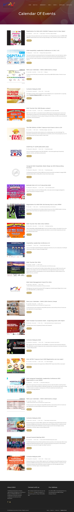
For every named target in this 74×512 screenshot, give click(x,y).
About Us (35, 4)
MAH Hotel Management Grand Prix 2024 (39, 282)
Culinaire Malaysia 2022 (33, 418)
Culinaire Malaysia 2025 (33, 89)
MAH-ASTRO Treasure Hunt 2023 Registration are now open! (44, 359)
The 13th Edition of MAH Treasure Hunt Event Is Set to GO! (44, 127)
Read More (29, 40)
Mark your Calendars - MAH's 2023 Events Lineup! (41, 398)
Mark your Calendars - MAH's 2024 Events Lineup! (41, 301)
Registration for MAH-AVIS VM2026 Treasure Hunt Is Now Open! (45, 31)
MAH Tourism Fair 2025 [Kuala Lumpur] (38, 108)
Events (55, 4)
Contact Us (69, 4)
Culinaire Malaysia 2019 (33, 456)
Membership (42, 4)
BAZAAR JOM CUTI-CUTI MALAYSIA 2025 (38, 185)
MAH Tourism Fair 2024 (33, 262)
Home (30, 4)
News (49, 4)
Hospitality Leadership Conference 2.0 (38, 243)
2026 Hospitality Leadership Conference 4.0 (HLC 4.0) (42, 50)
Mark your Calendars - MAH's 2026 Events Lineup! (41, 69)
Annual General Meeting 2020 (35, 437)
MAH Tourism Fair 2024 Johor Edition (37, 223)
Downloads (62, 4)
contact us (32, 492)
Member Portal (64, 510)
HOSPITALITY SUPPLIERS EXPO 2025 (37, 146)
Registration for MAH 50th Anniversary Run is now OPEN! (43, 204)
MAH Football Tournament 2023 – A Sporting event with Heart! (45, 320)
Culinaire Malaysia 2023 (33, 340)
